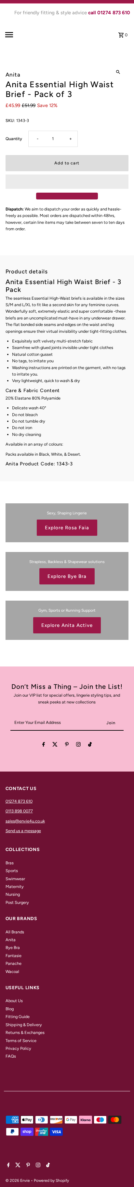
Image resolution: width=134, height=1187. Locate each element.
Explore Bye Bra (67, 576)
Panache (13, 963)
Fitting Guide (18, 1016)
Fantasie (13, 955)
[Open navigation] (19, 35)
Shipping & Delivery (24, 1024)
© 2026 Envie (18, 1180)
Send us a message (23, 830)
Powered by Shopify (51, 1180)
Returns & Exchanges (25, 1032)
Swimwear (15, 878)
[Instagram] (78, 745)
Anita (11, 939)
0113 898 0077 (19, 811)
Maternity (15, 886)
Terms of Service (21, 1040)
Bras (10, 862)
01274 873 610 (19, 801)
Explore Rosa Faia (67, 528)
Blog (10, 1008)
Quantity (14, 138)
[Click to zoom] (118, 72)
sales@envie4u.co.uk (25, 821)
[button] (67, 181)
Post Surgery (17, 902)
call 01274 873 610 (109, 13)
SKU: (10, 120)
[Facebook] (43, 745)
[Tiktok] (90, 745)
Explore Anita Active (67, 625)
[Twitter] (55, 745)
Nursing (13, 894)
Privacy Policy (18, 1048)
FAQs (11, 1056)
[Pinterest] (67, 745)
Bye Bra (13, 947)
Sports (12, 870)
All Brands (15, 931)
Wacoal (12, 971)
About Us (14, 1000)
